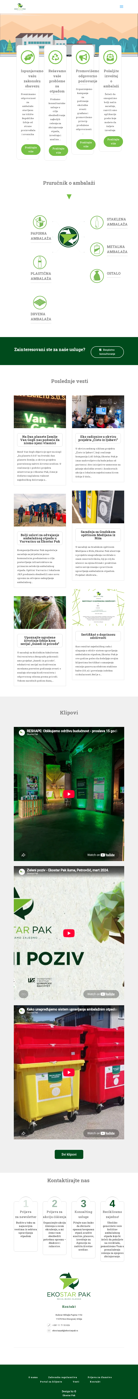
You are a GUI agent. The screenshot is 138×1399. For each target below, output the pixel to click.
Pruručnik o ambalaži (69, 182)
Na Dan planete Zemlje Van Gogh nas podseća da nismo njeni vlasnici (40, 440)
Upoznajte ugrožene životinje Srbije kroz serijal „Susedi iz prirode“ (40, 640)
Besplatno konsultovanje (107, 352)
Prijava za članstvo (100, 1377)
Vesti (76, 1381)
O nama (33, 1377)
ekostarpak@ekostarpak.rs (65, 1330)
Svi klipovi (69, 1154)
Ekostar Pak (69, 1395)
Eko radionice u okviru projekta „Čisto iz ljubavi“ (98, 438)
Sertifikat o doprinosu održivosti (98, 636)
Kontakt (95, 1381)
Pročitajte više (31, 149)
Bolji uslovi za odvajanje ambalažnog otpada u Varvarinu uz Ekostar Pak (40, 538)
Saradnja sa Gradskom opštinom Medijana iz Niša (98, 535)
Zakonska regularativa (62, 1377)
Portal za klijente (51, 1381)
